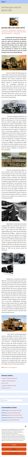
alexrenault (17, 33)
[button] (25, 426)
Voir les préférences (14, 453)
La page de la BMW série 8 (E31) (9, 385)
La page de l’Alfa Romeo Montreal (9, 378)
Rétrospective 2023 (6, 388)
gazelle (8, 33)
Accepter (14, 445)
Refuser (14, 449)
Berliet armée (13, 31)
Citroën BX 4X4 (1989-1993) (13, 420)
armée (20, 30)
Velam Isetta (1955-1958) (17, 417)
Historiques (13, 30)
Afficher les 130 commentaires (10, 367)
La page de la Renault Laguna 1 (9, 380)
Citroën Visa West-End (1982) (13, 412)
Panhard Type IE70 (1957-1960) (15, 415)
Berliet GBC (19, 31)
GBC (11, 33)
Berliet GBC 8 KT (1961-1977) (13, 28)
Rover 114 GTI (5, 383)
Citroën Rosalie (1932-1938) (15, 410)
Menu (3, 1)
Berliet (7, 31)
